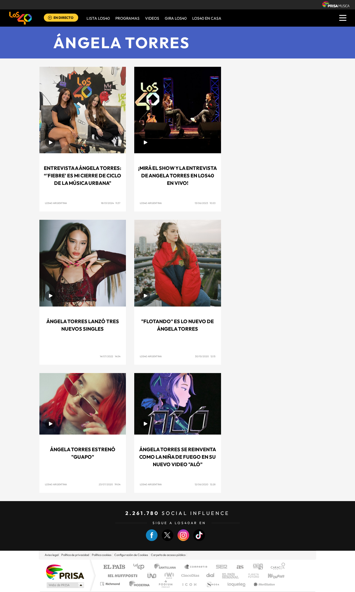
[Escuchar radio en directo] (50, 18)
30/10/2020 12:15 (205, 356)
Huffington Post (121, 575)
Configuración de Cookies (131, 555)
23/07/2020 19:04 (109, 484)
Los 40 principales (140, 567)
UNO (152, 575)
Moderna (138, 583)
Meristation (263, 583)
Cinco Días (189, 575)
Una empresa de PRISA (65, 572)
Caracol (276, 567)
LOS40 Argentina (56, 203)
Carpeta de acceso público (168, 555)
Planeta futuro (251, 575)
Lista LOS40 (98, 18)
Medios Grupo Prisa (65, 585)
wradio (168, 575)
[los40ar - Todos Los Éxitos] (20, 18)
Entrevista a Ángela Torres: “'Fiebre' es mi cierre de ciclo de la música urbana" (82, 175)
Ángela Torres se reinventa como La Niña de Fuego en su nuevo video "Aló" (177, 457)
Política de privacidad (75, 555)
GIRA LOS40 (176, 18)
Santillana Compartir (196, 567)
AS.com (237, 567)
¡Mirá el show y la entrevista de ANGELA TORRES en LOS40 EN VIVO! (177, 175)
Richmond (111, 583)
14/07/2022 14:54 (110, 356)
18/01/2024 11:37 (110, 203)
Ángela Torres (121, 42)
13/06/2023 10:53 (205, 203)
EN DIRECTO (63, 18)
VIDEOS (152, 18)
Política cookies (101, 555)
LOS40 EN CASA (206, 18)
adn (256, 567)
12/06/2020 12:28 (205, 484)
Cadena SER (220, 567)
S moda (212, 583)
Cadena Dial (210, 575)
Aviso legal (52, 555)
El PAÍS (114, 567)
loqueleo (236, 583)
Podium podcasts (165, 583)
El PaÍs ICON (189, 583)
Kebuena (271, 575)
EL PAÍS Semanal (231, 575)
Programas (127, 18)
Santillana (167, 567)
